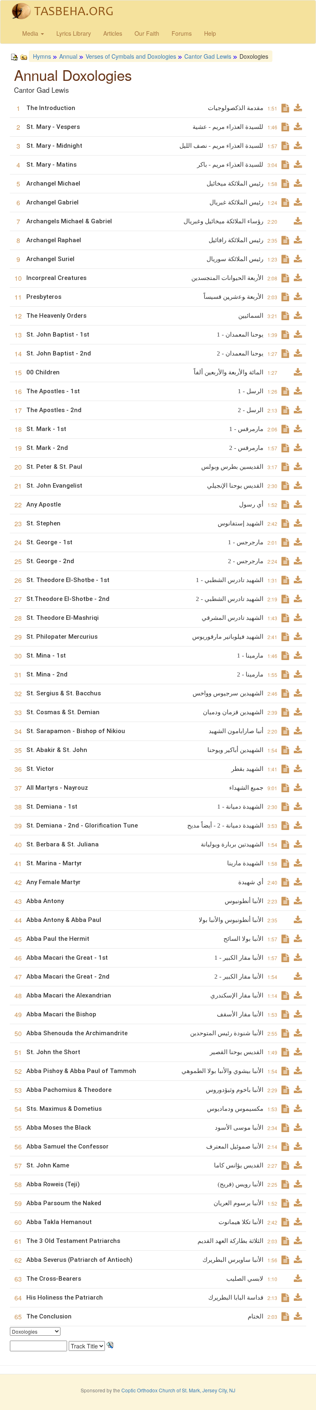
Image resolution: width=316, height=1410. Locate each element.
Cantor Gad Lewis (207, 56)
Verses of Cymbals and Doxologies (131, 56)
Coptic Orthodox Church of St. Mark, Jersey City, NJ (178, 1390)
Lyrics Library (73, 33)
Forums (182, 33)
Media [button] (31, 33)
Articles (112, 33)
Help (210, 33)
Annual (68, 56)
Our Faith (147, 33)
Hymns (42, 56)
